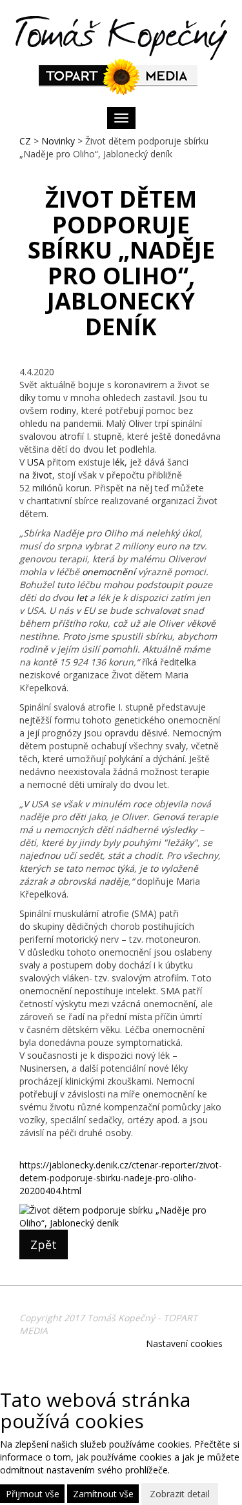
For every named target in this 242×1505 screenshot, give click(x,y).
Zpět (43, 1244)
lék (119, 462)
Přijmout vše (32, 1494)
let (81, 597)
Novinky (58, 141)
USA (36, 462)
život (42, 475)
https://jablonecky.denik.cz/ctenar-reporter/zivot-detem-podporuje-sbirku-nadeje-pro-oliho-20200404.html (120, 1178)
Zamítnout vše (103, 1494)
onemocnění (109, 572)
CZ (25, 141)
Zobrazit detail (180, 1494)
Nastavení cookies (184, 1343)
